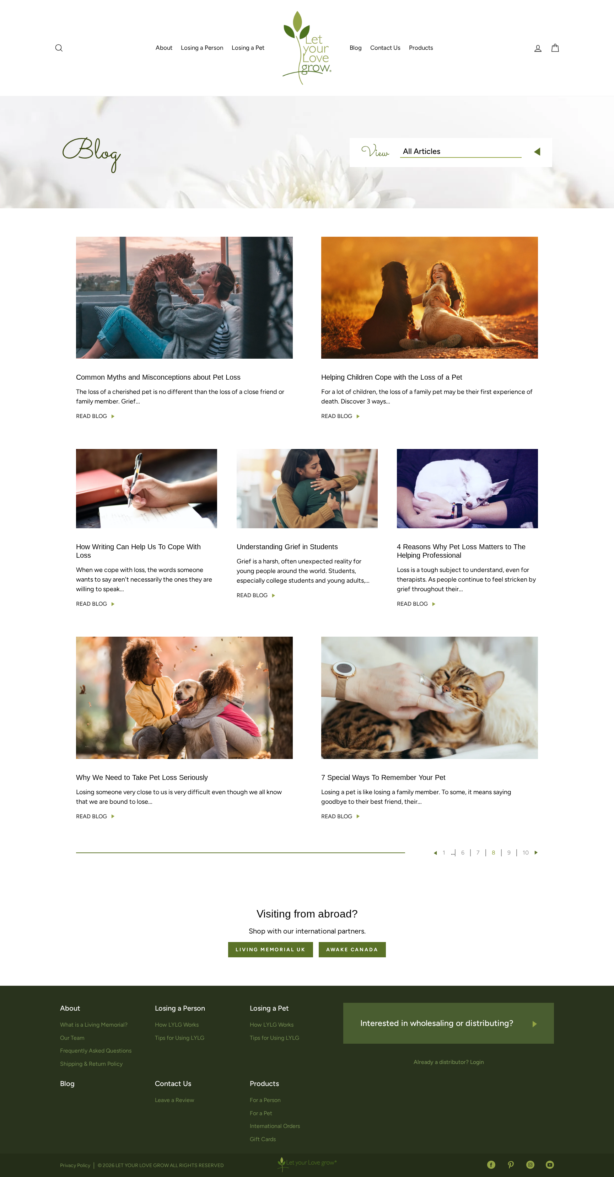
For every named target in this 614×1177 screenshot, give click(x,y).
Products (421, 47)
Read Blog (91, 416)
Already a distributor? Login (449, 1062)
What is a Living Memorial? (94, 1024)
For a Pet (261, 1113)
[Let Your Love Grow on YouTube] (547, 1164)
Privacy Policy (75, 1165)
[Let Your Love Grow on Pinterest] (511, 1164)
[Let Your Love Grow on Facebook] (491, 1164)
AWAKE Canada (352, 950)
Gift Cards (263, 1139)
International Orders (275, 1126)
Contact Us (385, 47)
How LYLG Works (177, 1024)
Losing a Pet (248, 47)
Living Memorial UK (270, 950)
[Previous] (435, 853)
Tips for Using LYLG (179, 1037)
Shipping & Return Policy (91, 1063)
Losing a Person (202, 47)
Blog (356, 47)
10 (526, 852)
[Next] (536, 852)
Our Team (72, 1037)
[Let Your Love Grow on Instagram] (530, 1164)
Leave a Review (174, 1100)
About (164, 47)
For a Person (265, 1100)
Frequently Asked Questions (95, 1050)
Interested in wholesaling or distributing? (438, 1023)
